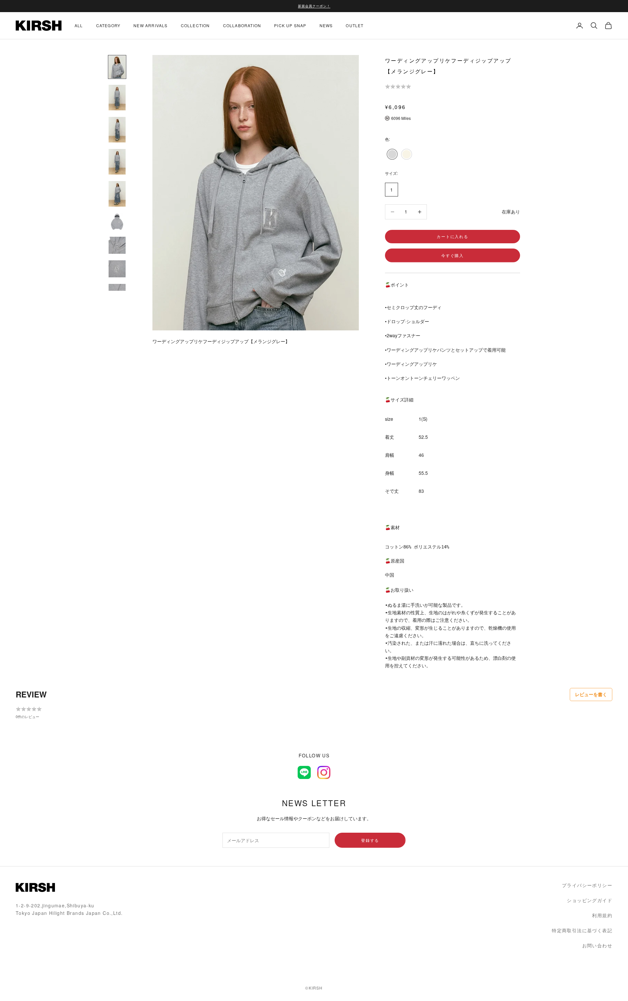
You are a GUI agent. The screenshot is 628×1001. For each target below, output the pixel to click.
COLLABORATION (242, 25)
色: (387, 139)
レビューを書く (591, 694)
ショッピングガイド (589, 900)
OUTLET (354, 25)
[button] (392, 154)
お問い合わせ (597, 945)
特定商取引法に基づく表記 (582, 930)
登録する (370, 840)
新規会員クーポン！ (314, 6)
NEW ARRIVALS (150, 25)
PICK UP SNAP (290, 25)
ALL (79, 25)
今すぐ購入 (452, 255)
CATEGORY (108, 25)
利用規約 (602, 915)
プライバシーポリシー (587, 885)
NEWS (326, 25)
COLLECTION (195, 25)
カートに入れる (452, 236)
